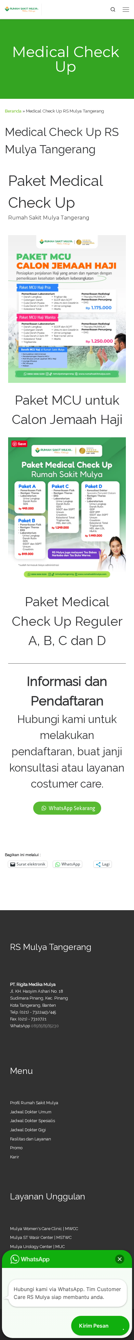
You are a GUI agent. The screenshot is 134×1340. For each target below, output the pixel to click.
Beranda (13, 110)
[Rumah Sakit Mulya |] (23, 9)
